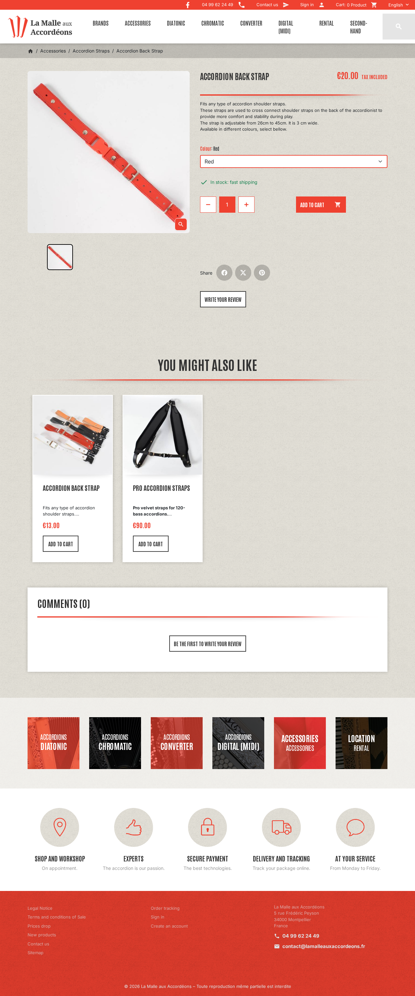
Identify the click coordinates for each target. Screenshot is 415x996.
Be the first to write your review (208, 643)
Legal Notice (40, 908)
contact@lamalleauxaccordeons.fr (323, 946)
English (395, 4)
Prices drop (39, 926)
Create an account (169, 926)
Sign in (157, 916)
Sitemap (35, 952)
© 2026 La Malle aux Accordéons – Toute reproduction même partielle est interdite (207, 986)
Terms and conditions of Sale (57, 916)
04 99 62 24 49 (300, 936)
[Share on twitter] (243, 273)
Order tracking (165, 908)
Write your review (223, 299)
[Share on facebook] (224, 273)
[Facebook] (188, 3)
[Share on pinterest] (262, 273)
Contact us (38, 943)
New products (42, 934)
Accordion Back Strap (71, 487)
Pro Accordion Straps (161, 487)
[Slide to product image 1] (60, 257)
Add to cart (320, 204)
